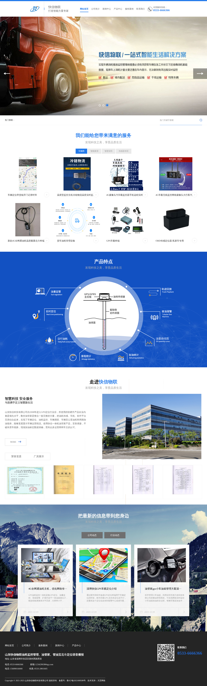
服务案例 (129, 9)
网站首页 (84, 9)
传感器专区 (124, 151)
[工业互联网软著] (24, 494)
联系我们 (140, 9)
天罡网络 (101, 681)
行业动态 (114, 535)
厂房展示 (39, 456)
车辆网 (81, 151)
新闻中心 (107, 9)
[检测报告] (64, 494)
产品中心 (118, 9)
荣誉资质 (16, 456)
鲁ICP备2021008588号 (76, 681)
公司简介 (95, 9)
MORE (13, 442)
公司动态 (92, 535)
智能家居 (94, 151)
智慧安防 (109, 151)
